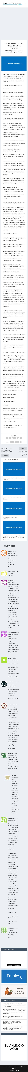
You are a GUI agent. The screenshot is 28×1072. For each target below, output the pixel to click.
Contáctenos (12, 1070)
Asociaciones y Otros (17, 51)
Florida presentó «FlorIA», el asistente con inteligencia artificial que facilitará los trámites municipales (13, 1028)
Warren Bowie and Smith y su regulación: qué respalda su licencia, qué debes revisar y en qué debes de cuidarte (14, 1005)
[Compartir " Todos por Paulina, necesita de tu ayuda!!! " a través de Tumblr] (12, 438)
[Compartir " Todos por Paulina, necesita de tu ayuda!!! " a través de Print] (20, 438)
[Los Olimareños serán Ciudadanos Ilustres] (14, 469)
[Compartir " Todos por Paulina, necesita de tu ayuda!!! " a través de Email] (18, 438)
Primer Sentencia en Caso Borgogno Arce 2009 (13, 497)
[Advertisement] (14, 22)
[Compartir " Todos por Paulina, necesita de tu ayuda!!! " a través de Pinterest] (15, 438)
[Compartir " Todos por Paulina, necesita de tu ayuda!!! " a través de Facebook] (7, 438)
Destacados (9, 52)
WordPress (13, 1068)
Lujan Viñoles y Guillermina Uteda (12, 553)
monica (10, 682)
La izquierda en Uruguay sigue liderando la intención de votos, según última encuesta (14, 536)
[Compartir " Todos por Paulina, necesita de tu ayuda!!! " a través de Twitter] (10, 438)
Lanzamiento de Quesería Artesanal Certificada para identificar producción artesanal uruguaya (12, 1022)
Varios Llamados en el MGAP (10, 517)
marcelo (14, 775)
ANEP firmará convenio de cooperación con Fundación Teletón (13, 1017)
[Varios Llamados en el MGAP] (14, 508)
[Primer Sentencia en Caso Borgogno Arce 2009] (14, 488)
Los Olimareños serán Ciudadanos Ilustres (13, 478)
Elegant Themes (13, 1066)
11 (14, 52)
